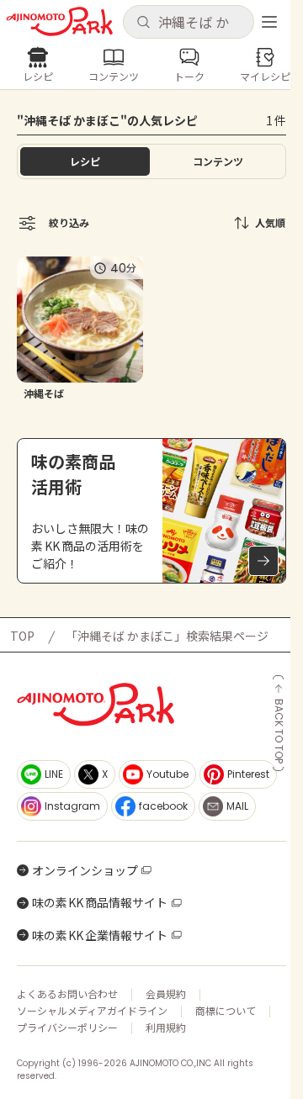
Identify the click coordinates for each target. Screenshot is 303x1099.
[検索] (143, 22)
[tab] (218, 161)
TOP (22, 635)
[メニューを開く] (269, 22)
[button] (188, 22)
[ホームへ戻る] (59, 21)
